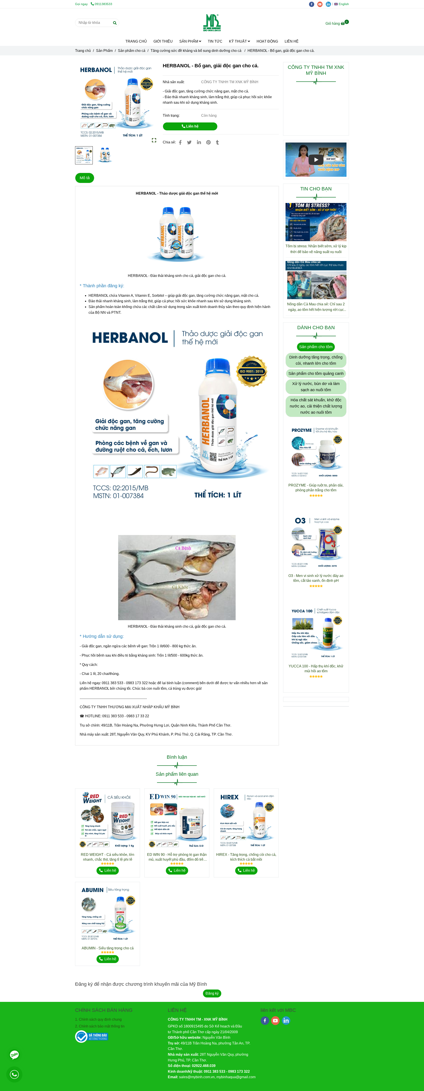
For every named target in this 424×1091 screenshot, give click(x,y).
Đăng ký (212, 993)
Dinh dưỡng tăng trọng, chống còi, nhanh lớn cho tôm (316, 360)
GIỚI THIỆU (163, 41)
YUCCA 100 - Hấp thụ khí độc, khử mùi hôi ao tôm (316, 668)
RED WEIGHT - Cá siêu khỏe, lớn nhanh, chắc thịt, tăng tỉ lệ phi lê (107, 857)
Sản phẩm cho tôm (316, 347)
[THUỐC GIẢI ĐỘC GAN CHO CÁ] (115, 102)
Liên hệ (192, 126)
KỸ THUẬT (238, 41)
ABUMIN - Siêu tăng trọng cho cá (108, 948)
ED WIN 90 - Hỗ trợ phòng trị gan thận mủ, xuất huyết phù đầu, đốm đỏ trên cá (177, 857)
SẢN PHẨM (189, 41)
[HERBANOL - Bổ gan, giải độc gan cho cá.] (212, 23)
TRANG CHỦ (136, 41)
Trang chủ (83, 51)
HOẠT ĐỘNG (267, 41)
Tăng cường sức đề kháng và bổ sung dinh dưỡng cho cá (196, 51)
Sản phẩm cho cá (131, 51)
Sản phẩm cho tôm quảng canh (316, 373)
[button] (342, 4)
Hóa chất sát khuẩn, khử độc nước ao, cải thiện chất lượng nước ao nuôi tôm (316, 406)
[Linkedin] (199, 142)
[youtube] (321, 4)
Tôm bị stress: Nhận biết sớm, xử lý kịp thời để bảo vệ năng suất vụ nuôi (316, 249)
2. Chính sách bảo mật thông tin (100, 1026)
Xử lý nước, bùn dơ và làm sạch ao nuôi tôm (316, 386)
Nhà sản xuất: (174, 82)
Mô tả (85, 178)
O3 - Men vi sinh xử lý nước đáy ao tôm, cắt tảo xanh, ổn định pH (315, 578)
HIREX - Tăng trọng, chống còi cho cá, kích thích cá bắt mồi (246, 857)
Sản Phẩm (104, 51)
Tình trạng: (171, 115)
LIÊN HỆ (292, 41)
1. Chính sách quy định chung (98, 1019)
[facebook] (313, 4)
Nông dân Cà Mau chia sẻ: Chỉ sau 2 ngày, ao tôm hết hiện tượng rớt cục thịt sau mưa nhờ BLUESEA (316, 307)
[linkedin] (329, 4)
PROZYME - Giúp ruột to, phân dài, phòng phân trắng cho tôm (315, 487)
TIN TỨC (215, 41)
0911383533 (103, 4)
